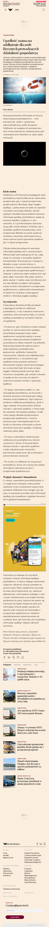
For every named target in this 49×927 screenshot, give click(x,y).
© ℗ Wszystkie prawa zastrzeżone (16, 651)
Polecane (17, 665)
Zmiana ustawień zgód (32, 855)
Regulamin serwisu (31, 858)
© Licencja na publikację (12, 649)
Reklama (6, 869)
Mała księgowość (30, 875)
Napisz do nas (8, 858)
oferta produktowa (10, 896)
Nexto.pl (27, 873)
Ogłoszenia (7, 871)
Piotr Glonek (8, 110)
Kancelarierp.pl (29, 878)
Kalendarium (28, 893)
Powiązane (7, 665)
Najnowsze (27, 665)
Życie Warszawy (30, 882)
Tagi (35, 665)
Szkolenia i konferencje (11, 889)
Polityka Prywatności (31, 853)
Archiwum (7, 875)
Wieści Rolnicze (30, 880)
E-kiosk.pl (27, 869)
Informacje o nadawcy (32, 860)
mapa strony (7, 893)
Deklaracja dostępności (32, 862)
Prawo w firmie (8, 35)
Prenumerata (8, 873)
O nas (5, 853)
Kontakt (6, 855)
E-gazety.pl (28, 871)
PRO (17, 10)
